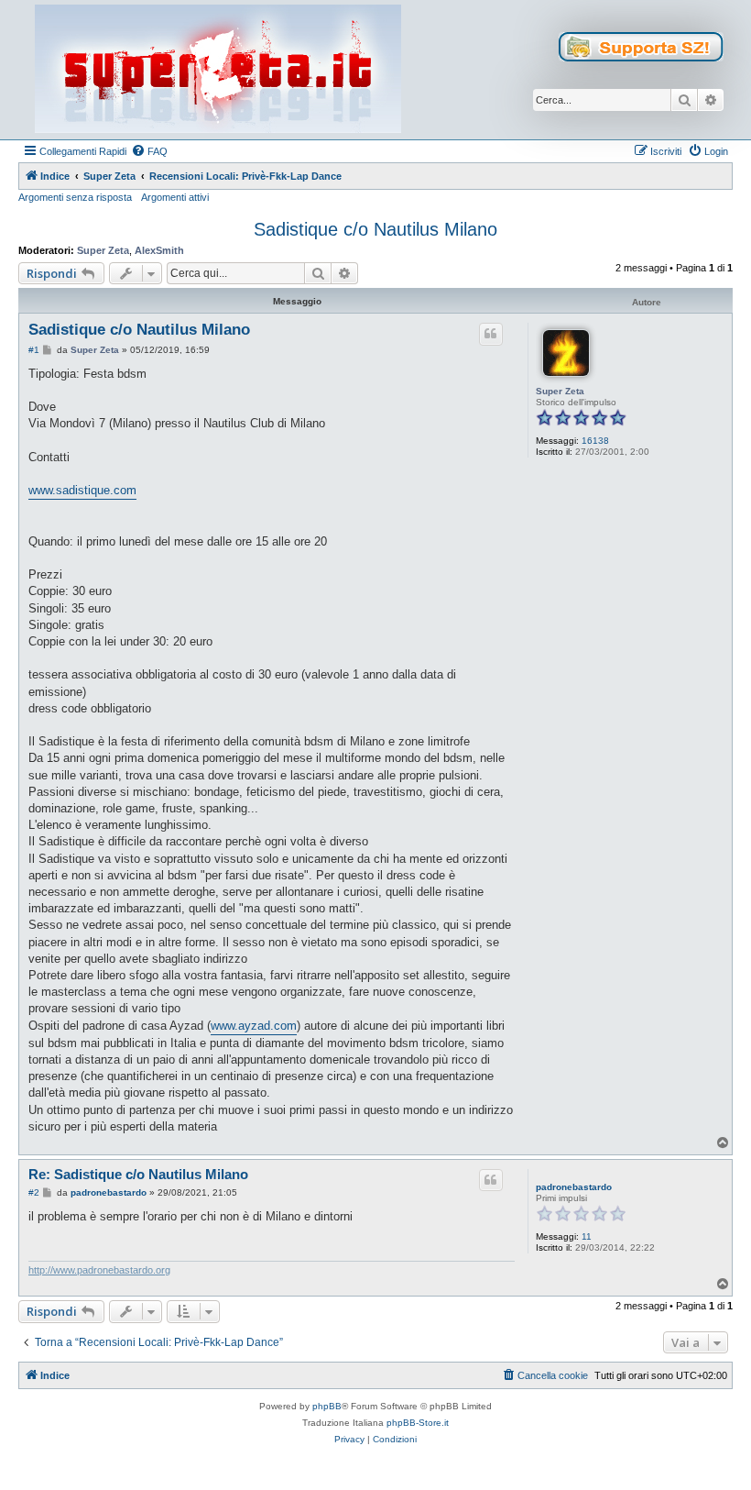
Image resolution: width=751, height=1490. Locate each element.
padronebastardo (574, 1187)
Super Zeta (103, 250)
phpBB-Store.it (417, 1423)
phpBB (327, 1406)
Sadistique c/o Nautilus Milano (375, 229)
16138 (595, 441)
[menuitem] (149, 151)
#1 (33, 350)
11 (587, 1236)
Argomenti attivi (175, 197)
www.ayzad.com (254, 1025)
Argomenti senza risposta (75, 197)
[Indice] (218, 70)
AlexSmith (159, 250)
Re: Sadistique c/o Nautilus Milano (138, 1174)
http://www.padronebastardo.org (99, 1269)
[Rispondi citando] (491, 334)
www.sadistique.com (82, 490)
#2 (33, 1192)
